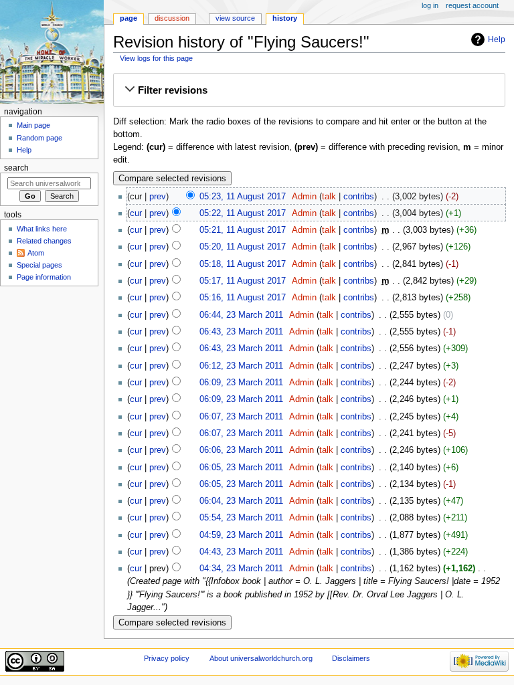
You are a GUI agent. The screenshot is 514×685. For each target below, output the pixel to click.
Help (496, 39)
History (284, 18)
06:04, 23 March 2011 (241, 501)
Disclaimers (351, 658)
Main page (33, 125)
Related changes (44, 241)
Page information (44, 277)
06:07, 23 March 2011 (241, 416)
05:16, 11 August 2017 (242, 297)
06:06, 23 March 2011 (241, 450)
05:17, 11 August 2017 (242, 281)
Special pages (39, 265)
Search (16, 168)
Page (128, 18)
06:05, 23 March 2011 (241, 467)
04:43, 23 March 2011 (241, 552)
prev (157, 196)
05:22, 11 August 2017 (242, 213)
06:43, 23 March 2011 (241, 331)
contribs (358, 196)
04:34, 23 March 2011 (241, 568)
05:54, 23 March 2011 (241, 517)
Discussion (172, 18)
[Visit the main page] (52, 52)
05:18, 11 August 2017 (242, 264)
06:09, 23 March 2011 (241, 382)
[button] (309, 90)
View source (235, 18)
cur (136, 213)
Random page (39, 138)
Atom (35, 253)
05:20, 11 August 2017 (242, 247)
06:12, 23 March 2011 (241, 366)
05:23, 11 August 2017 (242, 196)
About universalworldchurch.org (261, 658)
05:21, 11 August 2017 (242, 230)
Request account (472, 5)
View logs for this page (156, 58)
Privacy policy (166, 658)
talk (329, 196)
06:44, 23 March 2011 (241, 315)
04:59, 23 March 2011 (241, 535)
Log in (430, 5)
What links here (42, 229)
